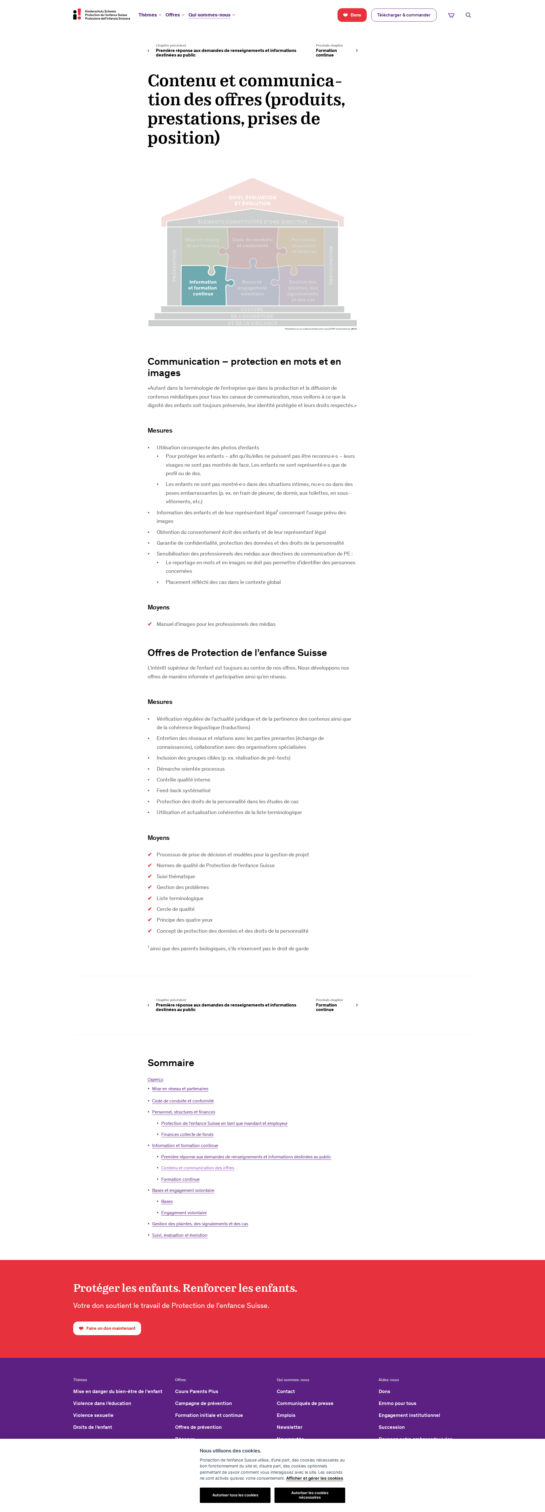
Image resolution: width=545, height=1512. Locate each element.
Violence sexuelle (93, 1415)
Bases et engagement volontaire (183, 1190)
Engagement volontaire (184, 1212)
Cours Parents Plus (196, 1391)
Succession (392, 1427)
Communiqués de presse (305, 1403)
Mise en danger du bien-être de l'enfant (117, 1391)
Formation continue (180, 1179)
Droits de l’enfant (92, 1427)
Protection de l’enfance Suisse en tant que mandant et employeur (224, 1123)
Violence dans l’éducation (102, 1403)
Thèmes (148, 15)
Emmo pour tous (397, 1403)
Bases (167, 1201)
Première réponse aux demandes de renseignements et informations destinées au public (246, 1156)
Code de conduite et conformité (183, 1101)
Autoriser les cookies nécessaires (309, 1495)
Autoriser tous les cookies (235, 1495)
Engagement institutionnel (409, 1415)
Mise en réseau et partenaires (180, 1088)
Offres (172, 15)
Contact (286, 1391)
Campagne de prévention (203, 1403)
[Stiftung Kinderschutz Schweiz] (101, 14)
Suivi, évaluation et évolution (179, 1235)
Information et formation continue (185, 1145)
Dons (384, 1391)
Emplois (286, 1415)
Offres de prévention (198, 1427)
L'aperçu (155, 1079)
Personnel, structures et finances (183, 1112)
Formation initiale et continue (209, 1415)
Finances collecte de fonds (187, 1134)
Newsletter (289, 1427)
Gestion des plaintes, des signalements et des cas (200, 1223)
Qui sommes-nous (209, 15)
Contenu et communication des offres (197, 1168)
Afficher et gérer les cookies (314, 1478)
